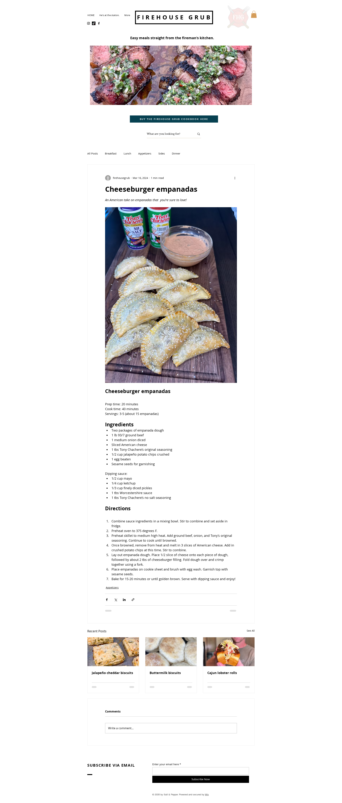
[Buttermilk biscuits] (171, 651)
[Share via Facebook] (106, 599)
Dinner (176, 153)
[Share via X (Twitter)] (115, 599)
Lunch (127, 153)
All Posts (92, 153)
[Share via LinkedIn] (124, 599)
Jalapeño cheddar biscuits (112, 673)
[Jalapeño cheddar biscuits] (113, 651)
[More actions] (235, 178)
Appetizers (144, 153)
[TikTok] (93, 23)
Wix (207, 794)
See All (251, 630)
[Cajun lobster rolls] (229, 651)
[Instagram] (88, 23)
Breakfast (110, 153)
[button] (254, 14)
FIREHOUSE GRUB (174, 17)
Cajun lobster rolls (222, 673)
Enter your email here (165, 764)
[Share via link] (133, 599)
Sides (161, 153)
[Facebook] (99, 23)
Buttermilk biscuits (165, 673)
